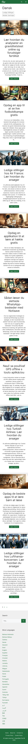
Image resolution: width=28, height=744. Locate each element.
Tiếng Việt (5, 695)
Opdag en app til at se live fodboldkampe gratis (14, 110)
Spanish (4, 687)
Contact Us (20, 733)
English (4, 650)
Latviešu (5, 663)
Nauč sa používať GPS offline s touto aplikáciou (14, 369)
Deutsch (4, 645)
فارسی (4, 710)
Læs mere (14, 78)
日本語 (4, 718)
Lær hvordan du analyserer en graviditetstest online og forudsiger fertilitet (14, 48)
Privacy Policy (9, 735)
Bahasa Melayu (7, 637)
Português (5, 679)
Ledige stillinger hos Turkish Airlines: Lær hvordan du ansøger (14, 432)
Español (4, 653)
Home (7, 733)
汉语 (3, 721)
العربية (4, 708)
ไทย (3, 716)
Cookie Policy (18, 735)
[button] (21, 2)
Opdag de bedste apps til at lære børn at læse (14, 497)
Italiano (4, 660)
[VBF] (3, 2)
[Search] (23, 621)
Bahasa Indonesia (7, 634)
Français (5, 655)
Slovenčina (5, 684)
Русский (5, 702)
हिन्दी (3, 713)
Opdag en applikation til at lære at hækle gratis (14, 237)
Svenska (5, 692)
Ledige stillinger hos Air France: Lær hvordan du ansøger (14, 174)
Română (4, 681)
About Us (12, 733)
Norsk (4, 674)
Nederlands (6, 671)
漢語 (3, 723)
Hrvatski (4, 658)
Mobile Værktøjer (8, 15)
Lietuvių (4, 666)
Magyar (4, 668)
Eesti (3, 647)
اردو (3, 705)
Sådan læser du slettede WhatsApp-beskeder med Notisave (14, 304)
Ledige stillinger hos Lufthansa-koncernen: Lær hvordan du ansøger (14, 560)
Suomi (4, 689)
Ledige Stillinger (8, 12)
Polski (4, 676)
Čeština (4, 639)
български (5, 700)
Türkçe (4, 697)
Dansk (4, 642)
